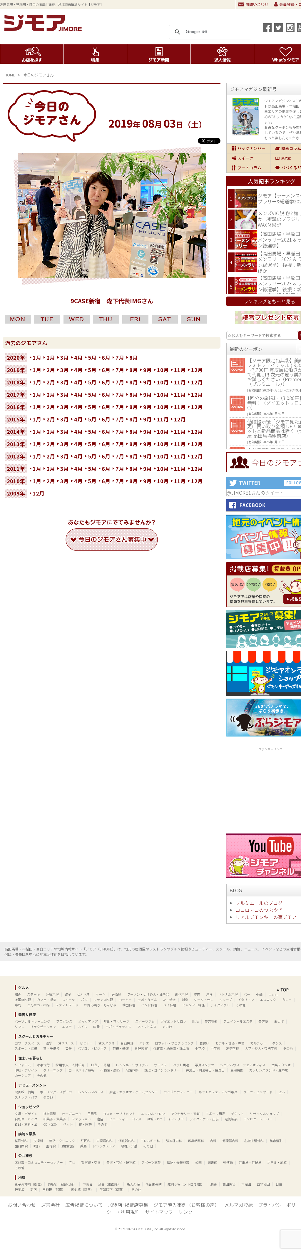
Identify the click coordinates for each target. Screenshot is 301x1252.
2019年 (16, 370)
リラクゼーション (43, 1026)
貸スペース (66, 1043)
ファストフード (67, 1004)
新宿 (33, 1189)
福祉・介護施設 (178, 1162)
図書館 (212, 1162)
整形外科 (21, 1140)
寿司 (18, 1004)
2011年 (16, 468)
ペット (68, 1124)
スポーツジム (145, 1021)
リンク (185, 1211)
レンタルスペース (90, 1091)
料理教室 (141, 1048)
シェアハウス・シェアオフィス (242, 1064)
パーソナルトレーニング (32, 1021)
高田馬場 (229, 1184)
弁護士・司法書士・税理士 (205, 1070)
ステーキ (33, 994)
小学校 (200, 1048)
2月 (50, 357)
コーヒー (125, 999)
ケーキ (101, 994)
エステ (67, 1026)
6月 (106, 357)
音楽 (68, 1048)
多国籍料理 (23, 999)
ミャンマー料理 (193, 1004)
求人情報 (222, 54)
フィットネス (146, 1026)
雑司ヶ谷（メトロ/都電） (186, 1184)
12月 (197, 370)
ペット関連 (181, 1064)
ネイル (82, 1026)
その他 (240, 1004)
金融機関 (236, 1070)
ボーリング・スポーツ (56, 1091)
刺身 (185, 999)
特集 (95, 54)
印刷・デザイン (26, 1070)
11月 (180, 370)
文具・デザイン (26, 1113)
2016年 (16, 407)
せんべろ (83, 994)
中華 (259, 994)
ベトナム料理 (228, 994)
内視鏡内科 (104, 1140)
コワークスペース (27, 1043)
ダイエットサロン (173, 1021)
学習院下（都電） (113, 1189)
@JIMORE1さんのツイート (255, 492)
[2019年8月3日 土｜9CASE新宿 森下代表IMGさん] (112, 276)
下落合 (87, 1184)
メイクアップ (88, 1021)
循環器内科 (230, 1140)
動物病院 (67, 1146)
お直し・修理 (100, 1064)
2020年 (16, 357)
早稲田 (246, 1184)
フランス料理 (103, 999)
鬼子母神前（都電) (28, 1184)
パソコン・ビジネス (92, 1048)
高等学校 (232, 1048)
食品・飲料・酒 (26, 1124)
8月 (133, 357)
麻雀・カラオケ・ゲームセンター (133, 1091)
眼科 (37, 1146)
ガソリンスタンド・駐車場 (268, 1070)
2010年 (16, 481)
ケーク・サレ (203, 999)
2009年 (16, 493)
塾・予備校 (51, 1048)
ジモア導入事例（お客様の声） (186, 1204)
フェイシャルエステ (237, 1021)
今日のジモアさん (38, 75)
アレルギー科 (150, 1140)
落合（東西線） (109, 1184)
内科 (213, 1140)
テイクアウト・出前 (204, 1119)
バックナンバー (248, 148)
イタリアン (246, 999)
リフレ (19, 1026)
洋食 (209, 994)
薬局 (83, 1146)
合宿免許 (127, 1043)
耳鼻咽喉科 (196, 1140)
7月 (120, 357)
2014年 (16, 431)
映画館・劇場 (24, 1091)
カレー (287, 999)
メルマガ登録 (239, 1204)
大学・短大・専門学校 (261, 1048)
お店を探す (31, 54)
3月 (64, 357)
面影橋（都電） (82, 1189)
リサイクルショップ (264, 1113)
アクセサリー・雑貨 (185, 1113)
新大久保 (133, 1184)
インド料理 (149, 1004)
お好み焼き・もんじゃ (100, 1004)
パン (84, 999)
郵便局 (228, 1162)
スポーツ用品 (215, 1113)
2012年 (16, 456)
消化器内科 (126, 1140)
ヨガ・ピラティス (118, 1026)
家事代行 (43, 1064)
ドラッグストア (104, 1146)
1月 (37, 357)
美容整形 (211, 1021)
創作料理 (181, 994)
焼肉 (197, 994)
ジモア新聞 (158, 54)
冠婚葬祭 (132, 1070)
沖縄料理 (52, 994)
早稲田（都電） (54, 1189)
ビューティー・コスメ (125, 1119)
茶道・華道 (121, 1048)
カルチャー (258, 1043)
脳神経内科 (174, 1140)
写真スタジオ (204, 1064)
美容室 (263, 1021)
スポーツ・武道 (26, 1048)
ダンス (277, 1043)
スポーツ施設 (151, 1162)
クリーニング (53, 1070)
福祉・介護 (129, 1146)
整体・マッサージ (116, 1021)
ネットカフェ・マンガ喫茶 (218, 1091)
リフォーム (23, 1064)
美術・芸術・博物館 (121, 1162)
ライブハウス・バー (178, 1091)
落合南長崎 (154, 1184)
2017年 (16, 394)
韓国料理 (128, 1004)
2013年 (16, 444)
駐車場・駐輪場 (250, 1162)
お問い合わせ (253, 4)
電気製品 (231, 1119)
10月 (163, 370)
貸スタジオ (106, 1043)
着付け (204, 1043)
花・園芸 (85, 1124)
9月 (147, 370)
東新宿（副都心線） (62, 1184)
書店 (100, 1119)
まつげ (279, 1021)
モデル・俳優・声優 (229, 1043)
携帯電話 (49, 1113)
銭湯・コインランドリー (162, 1070)
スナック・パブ (26, 1097)
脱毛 (195, 1021)
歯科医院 (21, 1146)
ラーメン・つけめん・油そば (148, 994)
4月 (78, 357)
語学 (49, 1043)
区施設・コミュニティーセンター (39, 1162)
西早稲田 (263, 1184)
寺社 (72, 1162)
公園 (198, 1162)
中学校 (215, 1048)
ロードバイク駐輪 (81, 1070)
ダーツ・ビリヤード (257, 1091)
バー (247, 994)
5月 (92, 357)
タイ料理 (169, 1004)
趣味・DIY (154, 1119)
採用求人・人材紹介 (70, 1064)
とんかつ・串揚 (38, 1004)
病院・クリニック (62, 1140)
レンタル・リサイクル (132, 1064)
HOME (9, 75)
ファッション (81, 1119)
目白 (279, 1184)
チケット (237, 1113)
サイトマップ (159, 1211)
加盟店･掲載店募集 (128, 1204)
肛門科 (86, 1140)
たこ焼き (169, 999)
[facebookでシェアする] (267, 27)
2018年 (16, 382)
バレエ (144, 1043)
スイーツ (248, 158)
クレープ (225, 999)
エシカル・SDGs (153, 1113)
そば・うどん (147, 999)
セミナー (86, 1043)
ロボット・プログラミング (174, 1043)
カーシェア (23, 1075)
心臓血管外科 (254, 1140)
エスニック (268, 999)
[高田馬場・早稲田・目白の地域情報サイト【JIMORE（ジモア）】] (44, 29)
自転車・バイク (26, 1119)
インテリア (176, 1119)
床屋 (96, 1026)
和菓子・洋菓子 (54, 1119)
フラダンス (64, 1021)
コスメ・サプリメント (119, 1113)
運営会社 (50, 1204)
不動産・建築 (110, 1070)
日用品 (92, 1113)
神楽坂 (19, 1189)
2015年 (16, 419)
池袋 (213, 1184)
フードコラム (248, 168)
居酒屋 (116, 994)
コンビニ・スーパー (257, 1119)
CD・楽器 (50, 1124)
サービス (160, 1064)
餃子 (68, 994)
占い (281, 1091)
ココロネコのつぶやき (258, 909)
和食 (18, 994)
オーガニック (71, 1113)
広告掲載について (84, 1204)
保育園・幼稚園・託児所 (171, 1048)
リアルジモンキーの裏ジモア (266, 916)
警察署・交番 (91, 1162)
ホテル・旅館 (277, 1162)
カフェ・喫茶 (46, 999)
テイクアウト (220, 1004)
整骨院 (51, 1146)
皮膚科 (38, 1140)
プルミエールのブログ (258, 902)
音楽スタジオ (281, 1064)
